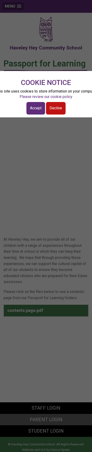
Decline (56, 108)
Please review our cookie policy (46, 96)
